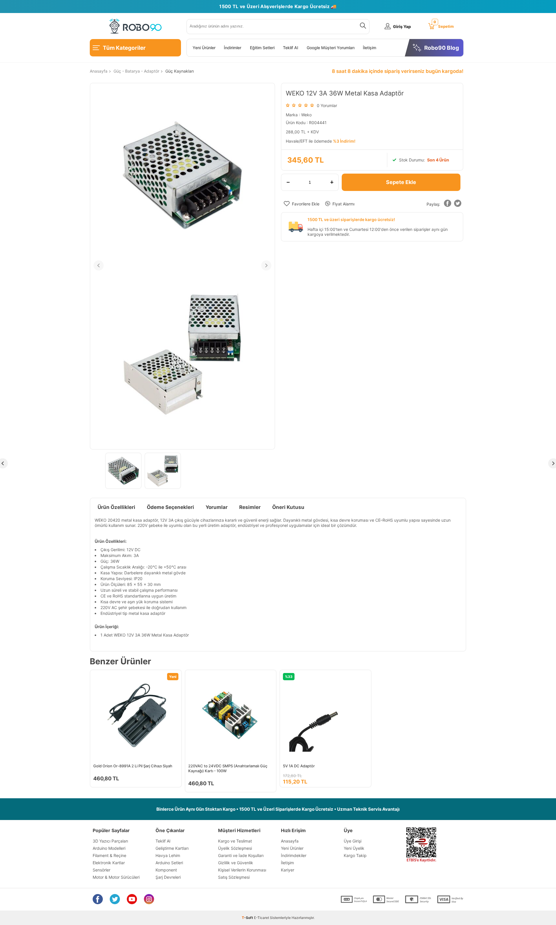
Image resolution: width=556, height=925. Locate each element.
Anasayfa (290, 840)
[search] (361, 26)
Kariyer (287, 869)
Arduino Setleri (169, 862)
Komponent (166, 869)
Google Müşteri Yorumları (330, 48)
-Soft (248, 917)
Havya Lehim (168, 855)
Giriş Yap (402, 26)
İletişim (369, 48)
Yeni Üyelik (354, 848)
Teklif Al (290, 48)
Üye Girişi (352, 840)
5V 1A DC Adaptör (299, 766)
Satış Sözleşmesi (234, 877)
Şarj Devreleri (168, 877)
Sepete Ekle (401, 182)
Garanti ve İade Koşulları (241, 855)
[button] (447, 204)
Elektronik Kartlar (109, 862)
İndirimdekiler (293, 855)
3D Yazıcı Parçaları (110, 840)
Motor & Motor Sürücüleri (116, 877)
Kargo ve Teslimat (235, 840)
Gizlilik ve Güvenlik (235, 862)
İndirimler (232, 48)
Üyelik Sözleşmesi (235, 848)
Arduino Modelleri (109, 848)
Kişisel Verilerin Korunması (242, 869)
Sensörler (101, 869)
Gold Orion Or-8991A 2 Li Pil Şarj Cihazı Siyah (132, 766)
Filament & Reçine (109, 855)
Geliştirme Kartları (172, 848)
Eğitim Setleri (262, 48)
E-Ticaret (261, 917)
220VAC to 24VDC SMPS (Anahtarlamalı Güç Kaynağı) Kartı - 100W (227, 768)
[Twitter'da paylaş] (457, 204)
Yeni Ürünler (204, 48)
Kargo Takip (355, 855)
